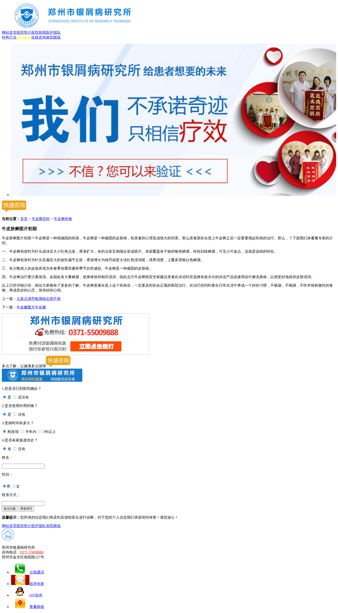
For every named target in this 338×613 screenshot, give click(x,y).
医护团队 (53, 32)
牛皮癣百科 (41, 219)
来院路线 (53, 37)
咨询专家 (36, 584)
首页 (24, 219)
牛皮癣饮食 (63, 219)
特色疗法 (9, 37)
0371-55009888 (31, 552)
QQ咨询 (35, 595)
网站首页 (9, 32)
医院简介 (24, 32)
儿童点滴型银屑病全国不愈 (39, 299)
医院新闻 (38, 32)
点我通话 (36, 572)
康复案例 (24, 37)
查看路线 (36, 607)
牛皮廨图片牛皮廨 (31, 307)
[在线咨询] (173, 195)
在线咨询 (38, 37)
